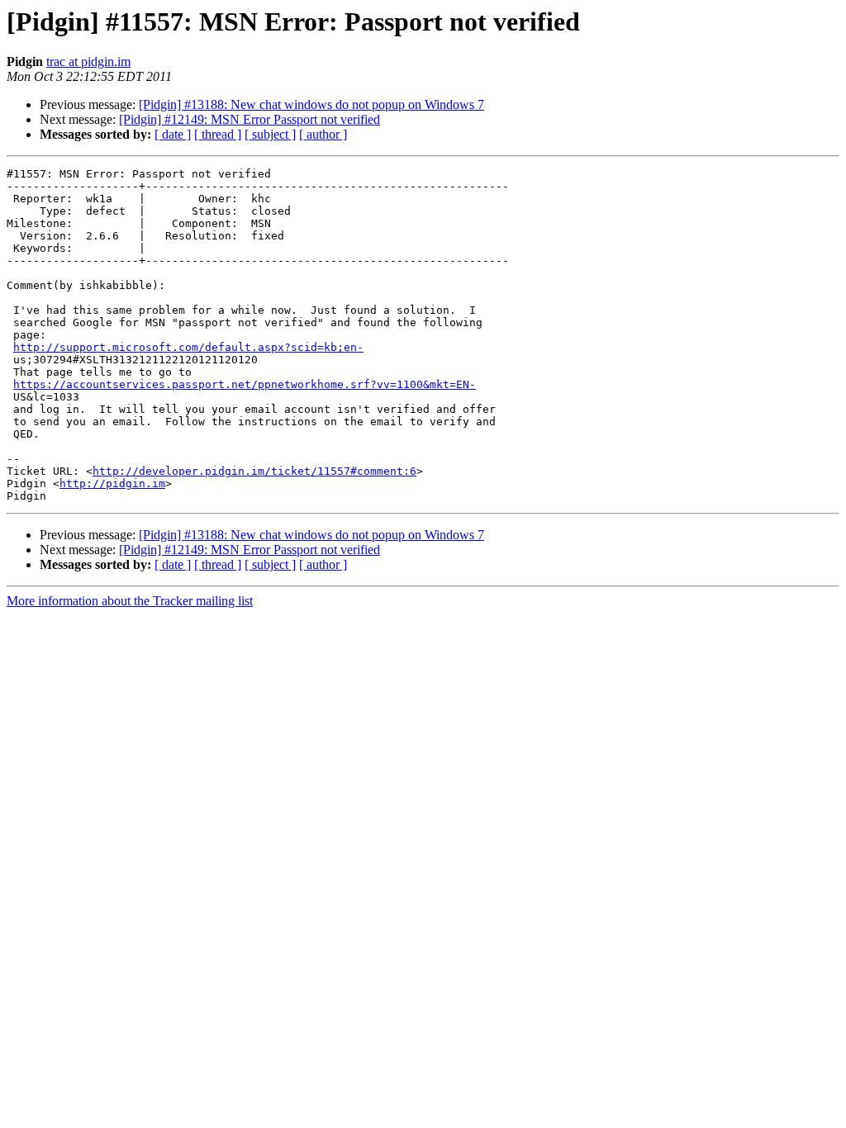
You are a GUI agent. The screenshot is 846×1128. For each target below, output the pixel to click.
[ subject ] (270, 134)
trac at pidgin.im (88, 62)
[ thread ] (217, 134)
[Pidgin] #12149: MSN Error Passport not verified (249, 119)
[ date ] (172, 134)
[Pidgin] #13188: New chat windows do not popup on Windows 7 (311, 104)
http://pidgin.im (112, 483)
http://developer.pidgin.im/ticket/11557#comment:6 (254, 471)
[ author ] (323, 134)
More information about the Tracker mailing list (130, 601)
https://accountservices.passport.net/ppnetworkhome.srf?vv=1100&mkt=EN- (244, 384)
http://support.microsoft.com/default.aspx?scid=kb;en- (188, 347)
